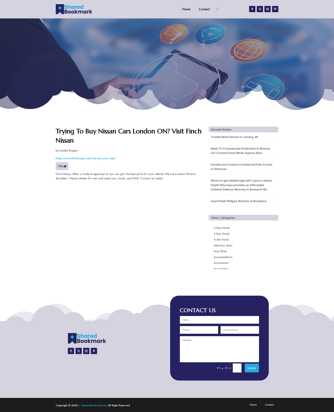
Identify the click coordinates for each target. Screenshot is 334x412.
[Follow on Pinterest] (275, 9)
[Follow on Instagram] (267, 9)
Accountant (221, 263)
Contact (204, 9)
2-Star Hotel (221, 228)
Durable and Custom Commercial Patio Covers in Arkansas (241, 167)
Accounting (221, 269)
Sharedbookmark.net (93, 405)
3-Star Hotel (221, 234)
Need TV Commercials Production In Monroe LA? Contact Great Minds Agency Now (240, 151)
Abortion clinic (223, 245)
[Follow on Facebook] (252, 9)
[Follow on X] (260, 9)
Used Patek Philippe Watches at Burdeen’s (239, 201)
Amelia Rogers (68, 151)
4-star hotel (221, 240)
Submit (252, 368)
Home (186, 9)
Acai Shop (220, 251)
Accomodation (223, 257)
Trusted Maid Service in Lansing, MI (234, 137)
